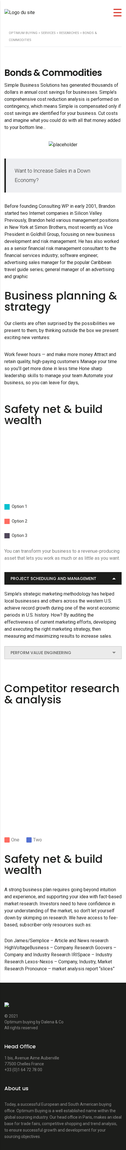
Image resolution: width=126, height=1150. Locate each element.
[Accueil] (19, 12)
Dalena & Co (52, 1022)
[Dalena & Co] (6, 1007)
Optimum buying (20, 1022)
